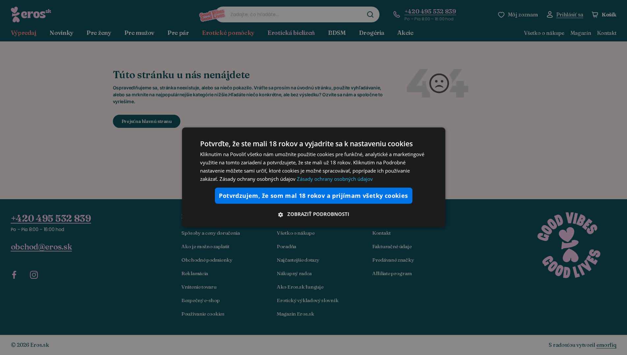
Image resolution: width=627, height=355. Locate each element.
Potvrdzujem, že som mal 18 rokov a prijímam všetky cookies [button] (313, 196)
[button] (313, 214)
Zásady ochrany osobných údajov (335, 178)
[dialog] (313, 177)
